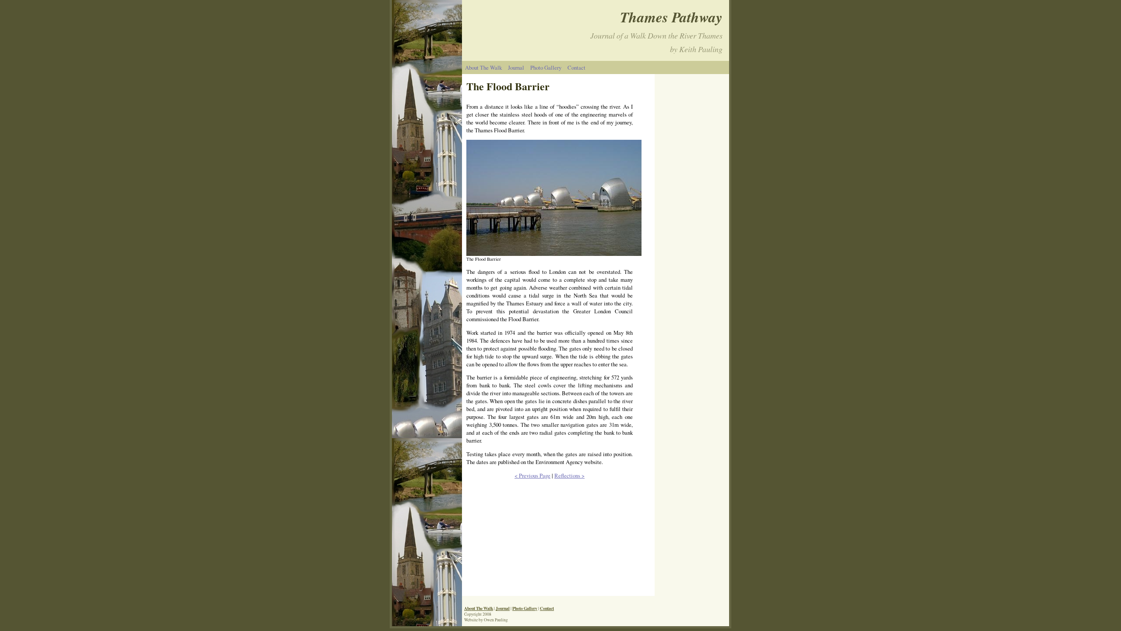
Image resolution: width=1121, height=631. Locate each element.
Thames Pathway (671, 17)
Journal (516, 67)
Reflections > (569, 475)
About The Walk (483, 67)
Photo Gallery (545, 67)
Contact (576, 67)
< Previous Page (532, 475)
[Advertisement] (694, 439)
